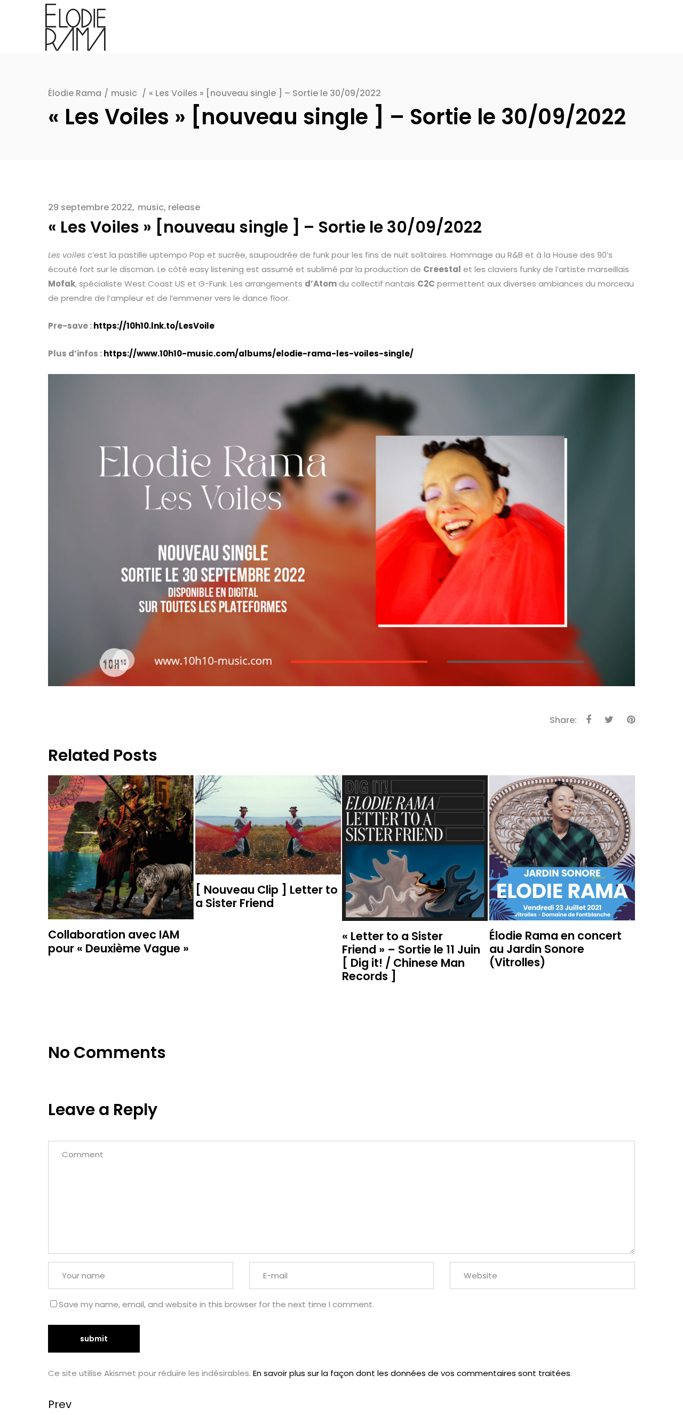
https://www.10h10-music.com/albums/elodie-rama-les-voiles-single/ (259, 353)
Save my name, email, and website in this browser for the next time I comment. (216, 1304)
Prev (60, 1404)
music (124, 93)
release (184, 207)
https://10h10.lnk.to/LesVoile (154, 325)
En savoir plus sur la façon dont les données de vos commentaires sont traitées (411, 1373)
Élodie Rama (74, 93)
